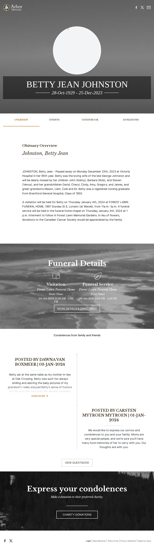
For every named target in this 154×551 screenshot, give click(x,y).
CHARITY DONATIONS (77, 514)
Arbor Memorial (99, 541)
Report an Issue (144, 541)
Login (88, 541)
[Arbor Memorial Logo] (12, 7)
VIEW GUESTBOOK (77, 462)
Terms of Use (113, 541)
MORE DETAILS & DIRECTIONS (77, 308)
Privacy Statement (128, 541)
